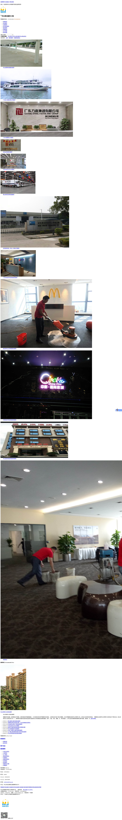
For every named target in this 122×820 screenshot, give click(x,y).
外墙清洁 (5, 757)
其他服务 (5, 762)
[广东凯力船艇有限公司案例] (26, 98)
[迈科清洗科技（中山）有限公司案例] (35, 247)
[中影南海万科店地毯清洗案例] (46, 418)
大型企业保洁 (6, 751)
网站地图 (12, 1)
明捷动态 (5, 741)
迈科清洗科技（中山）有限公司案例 (11, 248)
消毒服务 (5, 765)
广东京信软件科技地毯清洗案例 (10, 277)
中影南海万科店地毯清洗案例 (9, 419)
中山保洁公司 (11, 36)
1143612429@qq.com (8, 782)
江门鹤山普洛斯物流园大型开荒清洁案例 (17, 731)
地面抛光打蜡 (6, 763)
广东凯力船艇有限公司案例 (9, 100)
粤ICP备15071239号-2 (28, 789)
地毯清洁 (5, 659)
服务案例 (5, 27)
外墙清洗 (5, 24)
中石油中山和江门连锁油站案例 (15, 724)
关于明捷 (5, 30)
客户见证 (3, 746)
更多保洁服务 (16, 787)
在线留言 (7, 1)
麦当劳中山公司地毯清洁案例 (9, 348)
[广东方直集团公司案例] (37, 136)
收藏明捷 (3, 1)
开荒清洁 (5, 760)
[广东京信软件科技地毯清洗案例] (18, 276)
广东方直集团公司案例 (8, 137)
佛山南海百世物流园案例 (8, 194)
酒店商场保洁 (6, 756)
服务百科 (5, 743)
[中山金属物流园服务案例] (21, 66)
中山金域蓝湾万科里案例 (13, 728)
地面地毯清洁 (17, 37)
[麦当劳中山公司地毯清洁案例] (46, 347)
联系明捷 (5, 32)
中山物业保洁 (23, 36)
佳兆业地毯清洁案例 (7, 152)
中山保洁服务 (17, 36)
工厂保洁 (5, 754)
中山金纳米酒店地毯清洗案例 (9, 458)
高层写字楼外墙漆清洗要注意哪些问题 (16, 727)
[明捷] (4, 13)
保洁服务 (5, 23)
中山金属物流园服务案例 (8, 67)
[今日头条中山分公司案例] (13, 168)
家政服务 (22, 787)
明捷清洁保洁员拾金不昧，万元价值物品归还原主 (19, 722)
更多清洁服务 (6, 26)
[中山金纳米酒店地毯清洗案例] (34, 457)
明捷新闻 (5, 29)
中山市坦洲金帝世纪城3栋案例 (15, 733)
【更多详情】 (93, 718)
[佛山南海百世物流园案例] (18, 193)
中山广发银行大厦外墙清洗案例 (15, 730)
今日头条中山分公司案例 (8, 169)
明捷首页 (5, 21)
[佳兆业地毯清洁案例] (11, 150)
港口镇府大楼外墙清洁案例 (14, 721)
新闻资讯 (3, 738)
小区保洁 (5, 753)
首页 (7, 37)
